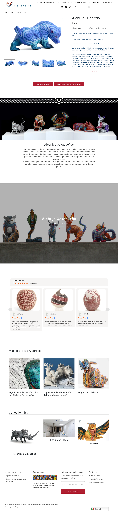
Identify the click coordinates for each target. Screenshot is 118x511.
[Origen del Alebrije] (93, 373)
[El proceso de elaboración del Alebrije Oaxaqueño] (59, 373)
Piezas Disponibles (44, 2)
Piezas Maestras (78, 2)
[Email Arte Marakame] (62, 7)
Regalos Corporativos (12, 476)
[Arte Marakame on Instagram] (70, 7)
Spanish (97, 509)
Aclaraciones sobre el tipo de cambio (69, 84)
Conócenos (94, 2)
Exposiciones (62, 2)
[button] (85, 329)
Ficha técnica (78, 28)
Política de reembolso (43, 84)
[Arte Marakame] (18, 4)
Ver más (59, 229)
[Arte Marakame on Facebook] (66, 7)
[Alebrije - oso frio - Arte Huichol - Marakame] (35, 37)
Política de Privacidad (96, 479)
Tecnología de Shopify (12, 507)
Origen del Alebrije (88, 392)
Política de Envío (94, 476)
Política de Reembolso (96, 482)
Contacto (107, 2)
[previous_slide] (10, 309)
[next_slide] (108, 309)
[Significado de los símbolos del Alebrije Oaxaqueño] (24, 373)
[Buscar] (76, 7)
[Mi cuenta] (81, 7)
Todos (11, 12)
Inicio (5, 12)
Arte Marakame (15, 504)
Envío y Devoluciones (96, 28)
